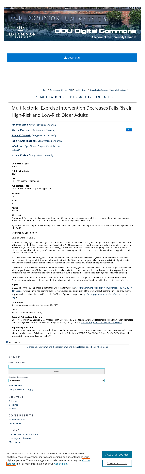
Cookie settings (117, 463)
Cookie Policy (61, 463)
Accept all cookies (117, 454)
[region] (72, 458)
